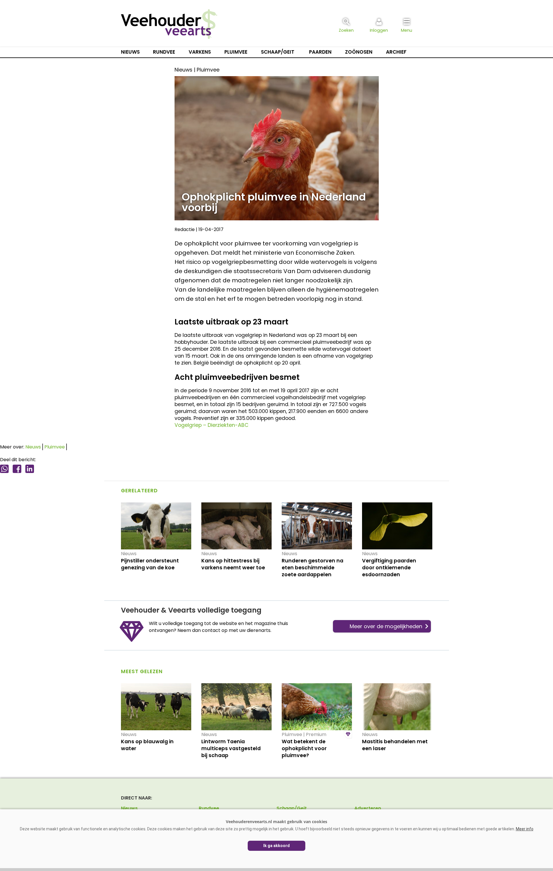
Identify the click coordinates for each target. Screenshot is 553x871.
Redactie (185, 229)
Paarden (320, 51)
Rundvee (164, 51)
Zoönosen (358, 51)
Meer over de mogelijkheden (386, 626)
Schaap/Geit (277, 51)
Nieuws (130, 51)
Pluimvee (235, 51)
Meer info (524, 829)
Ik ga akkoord (276, 845)
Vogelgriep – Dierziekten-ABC (212, 425)
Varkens (200, 51)
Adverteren (367, 808)
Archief (396, 51)
